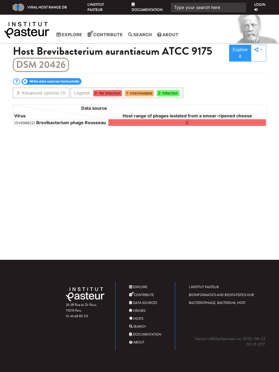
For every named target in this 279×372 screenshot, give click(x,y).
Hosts (137, 318)
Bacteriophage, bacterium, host (217, 303)
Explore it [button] (240, 53)
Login (259, 4)
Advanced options (43, 93)
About (170, 34)
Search (142, 34)
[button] (258, 53)
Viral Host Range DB (47, 7)
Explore (71, 34)
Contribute (107, 34)
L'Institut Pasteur (95, 7)
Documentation (147, 9)
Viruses (138, 311)
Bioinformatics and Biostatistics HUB (221, 295)
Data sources (144, 303)
